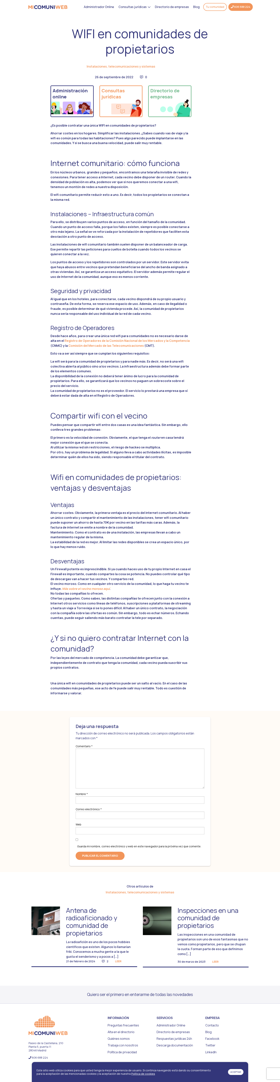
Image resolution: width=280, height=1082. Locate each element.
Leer (118, 961)
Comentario (84, 746)
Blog (196, 7)
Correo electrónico (89, 809)
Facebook (212, 1039)
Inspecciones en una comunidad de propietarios (208, 918)
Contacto (212, 1025)
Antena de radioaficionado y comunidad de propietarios (91, 921)
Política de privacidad (122, 1052)
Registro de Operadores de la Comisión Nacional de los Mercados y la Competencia (127, 341)
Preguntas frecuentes (123, 1025)
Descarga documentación (175, 1045)
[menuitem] (99, 6)
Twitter (210, 1045)
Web (78, 824)
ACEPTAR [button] (235, 1072)
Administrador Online (99, 7)
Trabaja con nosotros (123, 1045)
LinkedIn (211, 1052)
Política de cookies (143, 1074)
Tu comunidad (215, 7)
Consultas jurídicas (132, 7)
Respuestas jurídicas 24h (174, 1039)
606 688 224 (242, 7)
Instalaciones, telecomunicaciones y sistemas (121, 66)
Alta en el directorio (121, 1032)
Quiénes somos (119, 1039)
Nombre (82, 794)
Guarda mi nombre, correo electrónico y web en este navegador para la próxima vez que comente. (139, 846)
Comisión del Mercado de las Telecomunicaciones (106, 346)
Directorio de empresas (172, 7)
